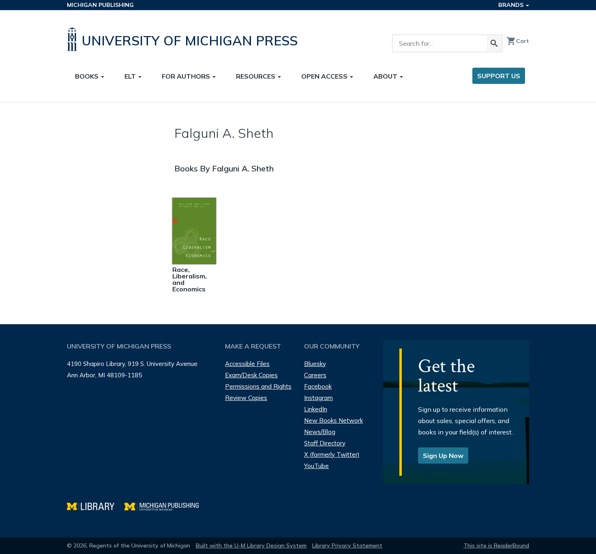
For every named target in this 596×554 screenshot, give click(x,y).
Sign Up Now (443, 455)
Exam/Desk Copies (251, 375)
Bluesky (315, 364)
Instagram (318, 398)
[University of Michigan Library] (95, 506)
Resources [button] (256, 76)
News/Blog (319, 432)
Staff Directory (324, 443)
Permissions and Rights (258, 386)
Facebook (318, 386)
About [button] (386, 76)
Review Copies (246, 398)
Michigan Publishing (100, 5)
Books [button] (87, 76)
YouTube (316, 466)
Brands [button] (511, 5)
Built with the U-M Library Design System (251, 545)
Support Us (498, 76)
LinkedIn (315, 409)
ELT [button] (130, 76)
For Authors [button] (187, 76)
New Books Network (333, 420)
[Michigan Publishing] (165, 506)
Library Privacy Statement (347, 545)
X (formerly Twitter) (332, 454)
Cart (517, 41)
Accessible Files (247, 364)
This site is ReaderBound (496, 545)
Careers (315, 375)
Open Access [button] (325, 76)
